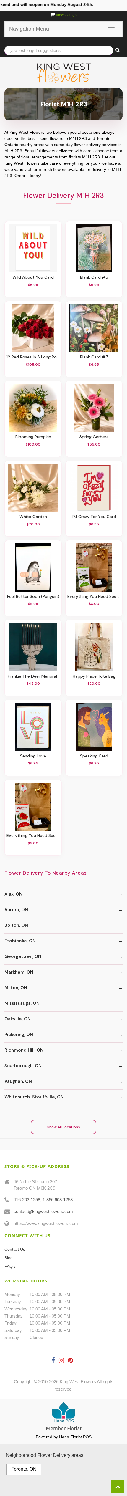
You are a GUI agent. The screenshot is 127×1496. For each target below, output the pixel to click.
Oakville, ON (17, 1019)
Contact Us (14, 1249)
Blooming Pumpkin (33, 436)
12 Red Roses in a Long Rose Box (33, 357)
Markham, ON (18, 972)
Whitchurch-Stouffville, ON (34, 1097)
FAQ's (10, 1266)
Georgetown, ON (22, 956)
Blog (8, 1257)
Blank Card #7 (94, 357)
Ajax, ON (13, 894)
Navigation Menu (29, 29)
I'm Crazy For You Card (94, 516)
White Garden (33, 516)
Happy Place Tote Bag (94, 676)
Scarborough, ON (23, 1066)
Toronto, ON (24, 1469)
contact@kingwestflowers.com (43, 1211)
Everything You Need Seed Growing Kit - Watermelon (33, 835)
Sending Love (33, 756)
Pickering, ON (18, 1034)
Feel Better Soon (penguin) (33, 596)
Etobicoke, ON (20, 941)
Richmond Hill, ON (23, 1050)
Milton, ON (15, 988)
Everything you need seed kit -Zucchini (94, 596)
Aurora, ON (16, 910)
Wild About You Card (33, 277)
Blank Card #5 (94, 277)
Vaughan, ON (18, 1081)
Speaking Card (94, 756)
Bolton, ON (16, 925)
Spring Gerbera (94, 436)
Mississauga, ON (22, 1003)
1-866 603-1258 (58, 1199)
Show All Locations (63, 1127)
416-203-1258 (27, 1199)
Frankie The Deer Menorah (33, 676)
